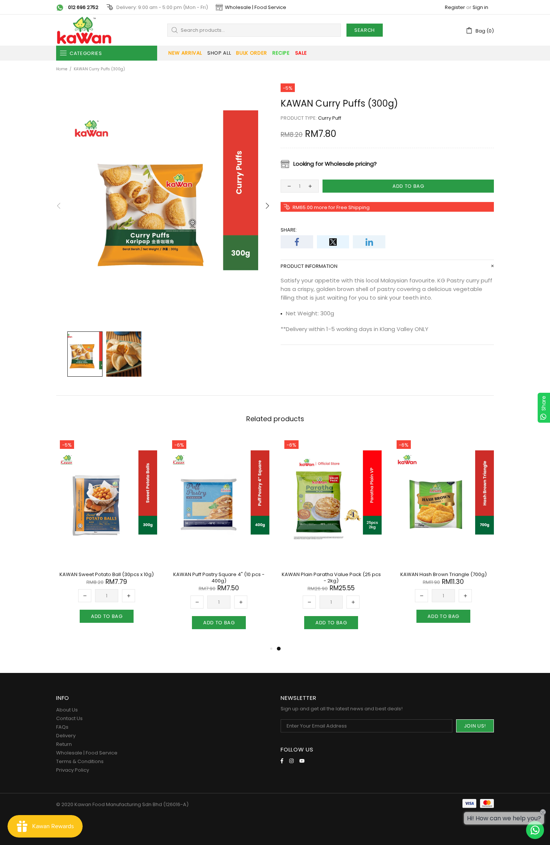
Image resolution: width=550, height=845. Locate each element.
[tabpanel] (331, 541)
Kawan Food (84, 30)
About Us (67, 710)
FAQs (62, 727)
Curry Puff (329, 118)
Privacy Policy (72, 770)
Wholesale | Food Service (255, 7)
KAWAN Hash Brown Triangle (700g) (443, 574)
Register (455, 7)
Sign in (480, 7)
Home (61, 69)
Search (364, 30)
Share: (289, 230)
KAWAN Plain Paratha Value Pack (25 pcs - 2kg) (331, 577)
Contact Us (69, 718)
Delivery (66, 735)
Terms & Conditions (80, 761)
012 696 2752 (83, 7)
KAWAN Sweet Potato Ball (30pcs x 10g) (106, 574)
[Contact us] (535, 830)
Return (64, 744)
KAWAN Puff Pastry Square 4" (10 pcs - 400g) (219, 577)
